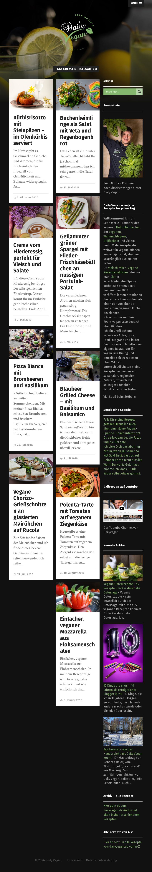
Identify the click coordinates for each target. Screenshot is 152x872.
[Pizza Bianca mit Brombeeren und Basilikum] (31, 344)
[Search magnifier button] (139, 91)
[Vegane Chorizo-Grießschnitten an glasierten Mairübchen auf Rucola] (31, 469)
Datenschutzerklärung (101, 860)
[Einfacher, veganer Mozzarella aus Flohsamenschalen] (78, 596)
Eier (113, 277)
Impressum (74, 860)
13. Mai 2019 (71, 187)
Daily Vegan (54, 860)
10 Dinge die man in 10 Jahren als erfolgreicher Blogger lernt (119, 690)
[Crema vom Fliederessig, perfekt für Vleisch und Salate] (31, 222)
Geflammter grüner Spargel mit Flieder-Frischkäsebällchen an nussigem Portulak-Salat (77, 262)
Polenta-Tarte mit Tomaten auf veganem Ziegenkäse (77, 514)
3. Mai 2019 (70, 342)
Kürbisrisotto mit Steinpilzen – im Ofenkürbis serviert (30, 130)
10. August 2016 (74, 573)
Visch (122, 268)
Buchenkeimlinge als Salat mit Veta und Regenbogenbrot (76, 131)
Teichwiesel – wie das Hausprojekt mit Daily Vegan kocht (122, 753)
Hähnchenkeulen (128, 227)
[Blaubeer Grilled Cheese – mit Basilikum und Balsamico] (78, 366)
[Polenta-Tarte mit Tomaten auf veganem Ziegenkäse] (78, 482)
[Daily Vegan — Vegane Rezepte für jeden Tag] (76, 32)
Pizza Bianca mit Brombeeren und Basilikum (30, 376)
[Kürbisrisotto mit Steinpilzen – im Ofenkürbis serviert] (31, 94)
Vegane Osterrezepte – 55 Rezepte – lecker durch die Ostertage (121, 588)
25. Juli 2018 (24, 445)
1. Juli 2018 (70, 458)
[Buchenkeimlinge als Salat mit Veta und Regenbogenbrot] (78, 94)
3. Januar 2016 (72, 700)
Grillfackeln (111, 241)
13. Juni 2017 (24, 574)
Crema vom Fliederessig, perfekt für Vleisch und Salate (28, 258)
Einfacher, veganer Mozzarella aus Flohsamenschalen (77, 635)
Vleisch (113, 268)
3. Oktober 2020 (27, 197)
